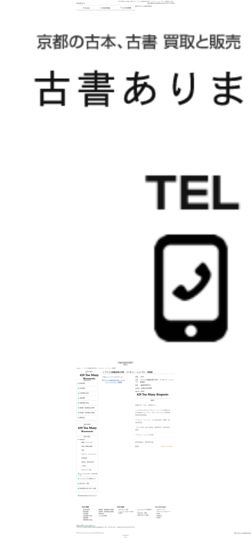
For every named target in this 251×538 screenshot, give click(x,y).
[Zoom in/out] (128, 535)
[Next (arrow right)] (126, 537)
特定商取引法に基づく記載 (88, 488)
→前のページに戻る (166, 446)
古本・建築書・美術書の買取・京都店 (163, 532)
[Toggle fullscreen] (126, 535)
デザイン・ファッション (89, 454)
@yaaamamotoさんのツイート (87, 495)
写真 (82, 450)
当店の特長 (86, 509)
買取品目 (82, 417)
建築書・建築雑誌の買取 (87, 408)
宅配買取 (82, 398)
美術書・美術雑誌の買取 (87, 412)
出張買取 (82, 388)
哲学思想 (84, 458)
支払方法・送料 (84, 483)
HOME (158, 518)
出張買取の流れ (84, 393)
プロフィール (160, 509)
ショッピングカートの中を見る (88, 474)
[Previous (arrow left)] (125, 537)
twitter (158, 513)
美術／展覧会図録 (86, 446)
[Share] (125, 535)
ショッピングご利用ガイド (88, 478)
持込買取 (82, 383)
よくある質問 (103, 515)
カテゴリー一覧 (86, 470)
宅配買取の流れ (84, 403)
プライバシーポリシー (163, 511)
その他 (83, 466)
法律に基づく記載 (142, 515)
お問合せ (159, 515)
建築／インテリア (86, 442)
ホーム (78, 368)
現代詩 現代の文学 (87, 462)
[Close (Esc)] (123, 535)
